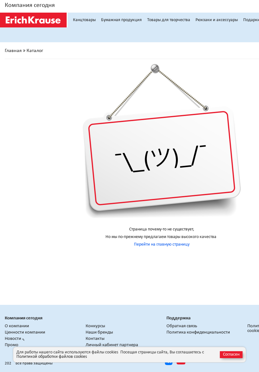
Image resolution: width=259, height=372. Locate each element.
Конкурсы (95, 326)
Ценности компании (25, 332)
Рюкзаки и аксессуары (217, 20)
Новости (13, 338)
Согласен (231, 354)
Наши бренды (99, 332)
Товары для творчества (168, 20)
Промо (11, 345)
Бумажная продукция (121, 20)
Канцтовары (84, 20)
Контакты (95, 338)
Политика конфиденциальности (198, 332)
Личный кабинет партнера (112, 345)
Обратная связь (181, 326)
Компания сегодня (30, 5)
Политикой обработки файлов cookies (51, 356)
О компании (17, 326)
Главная (13, 50)
